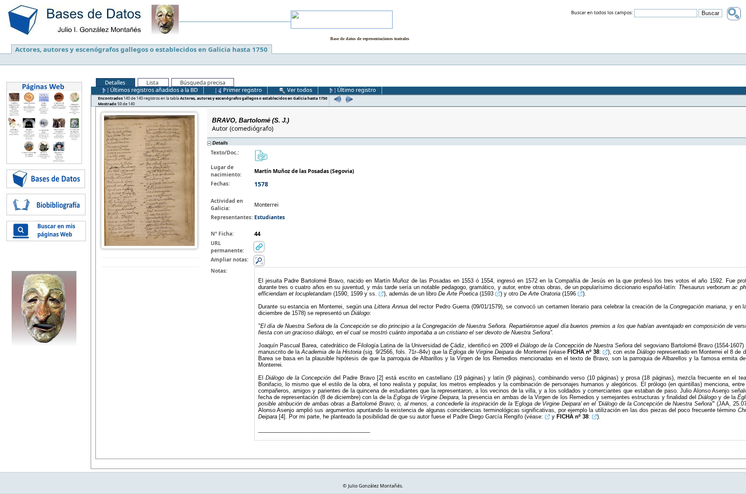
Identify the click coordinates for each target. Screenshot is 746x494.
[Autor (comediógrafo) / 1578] (149, 180)
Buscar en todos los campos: (602, 13)
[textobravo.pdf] (260, 155)
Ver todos (299, 90)
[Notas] (259, 260)
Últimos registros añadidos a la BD (153, 90)
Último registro (356, 90)
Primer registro (242, 90)
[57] (336, 99)
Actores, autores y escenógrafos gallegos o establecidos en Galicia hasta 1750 (141, 49)
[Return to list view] (150, 262)
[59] (348, 99)
